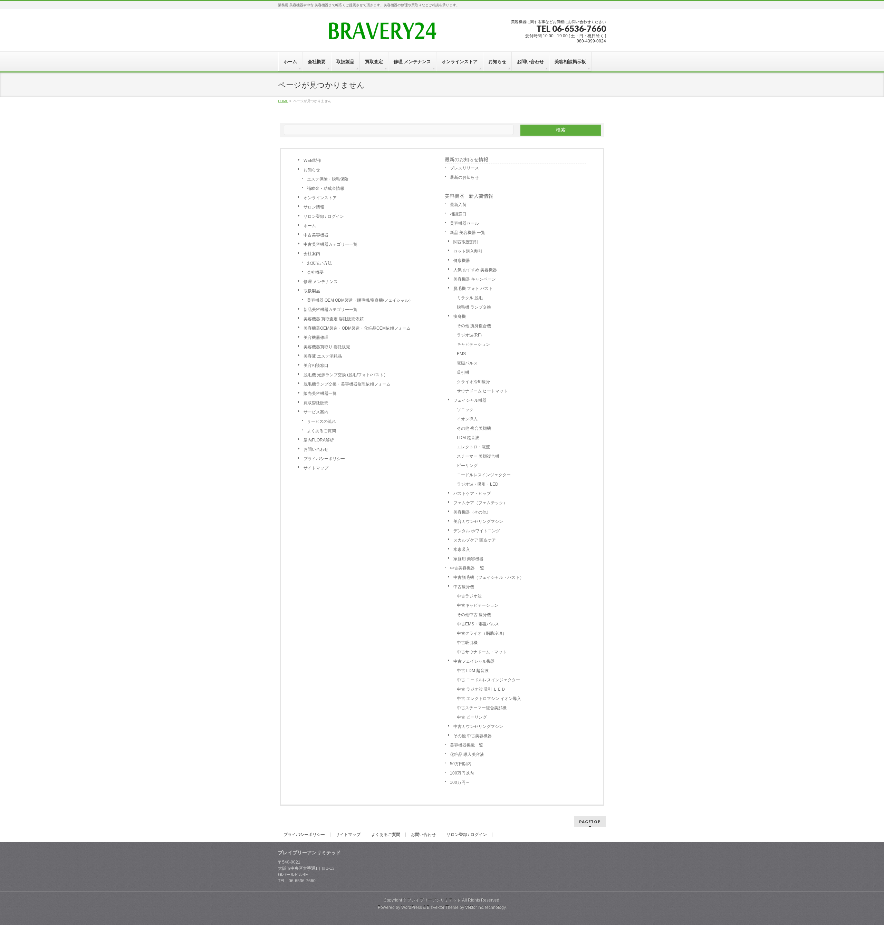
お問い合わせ (316, 449)
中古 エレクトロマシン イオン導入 (489, 698)
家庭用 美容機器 (468, 558)
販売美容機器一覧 (320, 393)
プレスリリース (464, 168)
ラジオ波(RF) (469, 335)
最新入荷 (458, 204)
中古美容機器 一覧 (467, 568)
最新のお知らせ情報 (466, 159)
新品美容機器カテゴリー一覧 (330, 309)
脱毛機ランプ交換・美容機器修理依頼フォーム (347, 384)
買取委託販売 (316, 402)
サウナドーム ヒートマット (482, 391)
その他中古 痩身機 (474, 614)
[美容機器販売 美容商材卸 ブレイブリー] (381, 33)
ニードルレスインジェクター (484, 475)
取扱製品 (312, 291)
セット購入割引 (467, 251)
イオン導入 (467, 419)
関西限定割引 (465, 242)
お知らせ (312, 169)
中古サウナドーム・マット (482, 652)
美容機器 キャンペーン (474, 279)
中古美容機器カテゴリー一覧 (330, 244)
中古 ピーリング (472, 717)
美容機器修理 (316, 337)
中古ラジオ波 (469, 596)
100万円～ (460, 782)
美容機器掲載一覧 (466, 745)
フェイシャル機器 (470, 400)
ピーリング (467, 465)
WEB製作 (312, 160)
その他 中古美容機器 (472, 735)
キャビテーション (473, 344)
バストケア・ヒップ (472, 493)
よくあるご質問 (321, 430)
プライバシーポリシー (324, 458)
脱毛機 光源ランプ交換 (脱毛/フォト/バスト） (346, 374)
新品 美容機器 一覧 (467, 232)
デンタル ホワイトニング (476, 530)
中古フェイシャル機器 (474, 661)
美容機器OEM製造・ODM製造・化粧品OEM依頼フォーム (357, 328)
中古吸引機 (467, 642)
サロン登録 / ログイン (324, 216)
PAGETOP (590, 821)
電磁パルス (467, 363)
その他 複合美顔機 (474, 428)
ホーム (310, 225)
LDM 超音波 (468, 437)
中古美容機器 (316, 235)
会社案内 (312, 253)
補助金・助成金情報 (325, 188)
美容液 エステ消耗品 (323, 356)
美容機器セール (464, 223)
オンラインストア (320, 197)
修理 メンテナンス (321, 281)
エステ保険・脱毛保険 (327, 179)
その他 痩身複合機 (474, 325)
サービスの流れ (321, 421)
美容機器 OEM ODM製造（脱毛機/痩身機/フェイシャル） (360, 300)
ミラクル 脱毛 (470, 297)
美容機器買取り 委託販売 (327, 346)
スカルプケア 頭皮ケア (474, 540)
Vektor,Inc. (474, 907)
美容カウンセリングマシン (478, 521)
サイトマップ (316, 468)
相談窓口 (458, 214)
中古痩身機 (463, 586)
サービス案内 (316, 412)
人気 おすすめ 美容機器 (475, 269)
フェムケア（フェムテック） (480, 502)
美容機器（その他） (472, 512)
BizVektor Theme (443, 907)
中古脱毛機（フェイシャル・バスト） (488, 577)
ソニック (465, 409)
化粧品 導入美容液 (467, 754)
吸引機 (463, 372)
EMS (461, 353)
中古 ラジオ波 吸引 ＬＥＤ (481, 689)
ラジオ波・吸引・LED (477, 484)
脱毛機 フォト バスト (473, 288)
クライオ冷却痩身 (473, 381)
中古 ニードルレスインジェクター (488, 680)
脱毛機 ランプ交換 (474, 307)
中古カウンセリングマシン (478, 726)
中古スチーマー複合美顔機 (482, 707)
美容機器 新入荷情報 (469, 196)
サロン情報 (314, 207)
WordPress (411, 907)
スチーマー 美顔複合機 (478, 456)
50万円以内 (460, 763)
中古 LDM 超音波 (473, 670)
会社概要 (315, 272)
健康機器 (461, 260)
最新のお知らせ (464, 177)
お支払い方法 (319, 263)
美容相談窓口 (316, 365)
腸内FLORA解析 (319, 440)
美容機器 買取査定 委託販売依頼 (334, 319)
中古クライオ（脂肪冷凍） (482, 633)
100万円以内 (462, 773)
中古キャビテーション (477, 605)
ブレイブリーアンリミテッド (434, 900)
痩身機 (459, 316)
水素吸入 (461, 549)
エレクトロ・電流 (473, 447)
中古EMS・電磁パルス (478, 624)
